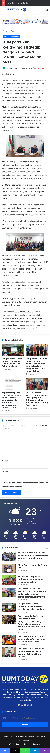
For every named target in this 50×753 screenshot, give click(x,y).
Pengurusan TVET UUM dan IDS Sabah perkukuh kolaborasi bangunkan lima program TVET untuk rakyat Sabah (36, 365)
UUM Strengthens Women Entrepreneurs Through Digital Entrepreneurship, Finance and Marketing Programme (37, 398)
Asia (12, 31)
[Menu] (3, 11)
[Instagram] (28, 704)
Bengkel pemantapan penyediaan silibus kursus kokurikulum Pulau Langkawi (12, 362)
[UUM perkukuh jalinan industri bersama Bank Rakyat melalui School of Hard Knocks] (9, 640)
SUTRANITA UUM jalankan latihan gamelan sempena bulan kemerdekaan (30, 579)
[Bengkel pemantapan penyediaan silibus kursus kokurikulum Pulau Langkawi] (13, 350)
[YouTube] (25, 704)
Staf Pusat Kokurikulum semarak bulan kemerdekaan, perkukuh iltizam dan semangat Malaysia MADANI (32, 593)
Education (15, 37)
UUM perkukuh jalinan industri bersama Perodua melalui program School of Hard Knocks (32, 652)
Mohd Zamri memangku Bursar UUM (21, 3)
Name (5, 461)
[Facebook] (18, 704)
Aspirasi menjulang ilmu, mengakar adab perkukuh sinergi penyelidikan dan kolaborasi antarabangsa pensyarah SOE (12, 400)
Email (5, 472)
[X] (21, 704)
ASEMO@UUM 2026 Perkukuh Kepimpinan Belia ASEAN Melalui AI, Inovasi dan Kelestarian (33, 556)
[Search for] (47, 11)
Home (6, 31)
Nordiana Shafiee (12, 68)
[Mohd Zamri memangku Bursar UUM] (9, 568)
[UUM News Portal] (16, 9)
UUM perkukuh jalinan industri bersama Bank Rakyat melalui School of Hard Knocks (32, 639)
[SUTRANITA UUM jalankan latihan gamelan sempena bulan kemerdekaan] (9, 580)
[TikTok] (31, 704)
